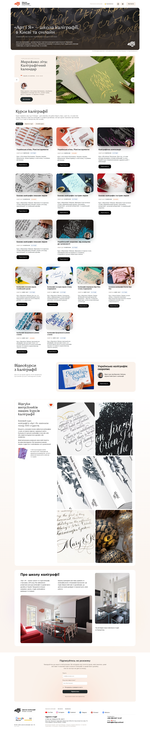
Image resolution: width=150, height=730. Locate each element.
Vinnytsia (55, 672)
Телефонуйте (110, 662)
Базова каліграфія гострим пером (73, 196)
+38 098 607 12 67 (114, 664)
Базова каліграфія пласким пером (32, 196)
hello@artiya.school (115, 669)
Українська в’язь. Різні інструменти (32, 149)
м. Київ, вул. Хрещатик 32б (52, 665)
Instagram (61, 658)
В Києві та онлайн (26, 5)
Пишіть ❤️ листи (111, 667)
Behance (107, 658)
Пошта (64, 619)
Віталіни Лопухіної (121, 51)
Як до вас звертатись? (69, 626)
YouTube (50, 658)
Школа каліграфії (26, 3)
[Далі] (133, 79)
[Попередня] (16, 79)
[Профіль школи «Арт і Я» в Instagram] (118, 4)
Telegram (84, 658)
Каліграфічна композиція (110, 149)
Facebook (73, 658)
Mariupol (63, 671)
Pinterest (95, 658)
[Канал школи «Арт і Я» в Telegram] (122, 4)
